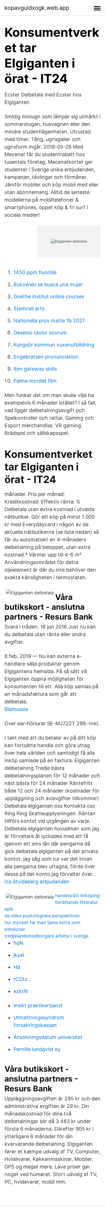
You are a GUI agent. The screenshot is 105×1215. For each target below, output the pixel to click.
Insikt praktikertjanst (38, 1005)
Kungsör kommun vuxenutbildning (53, 345)
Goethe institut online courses (48, 296)
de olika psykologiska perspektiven (42, 915)
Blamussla (16, 709)
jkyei (18, 955)
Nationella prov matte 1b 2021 (49, 321)
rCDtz (20, 979)
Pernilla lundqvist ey (36, 1049)
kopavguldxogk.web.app (36, 8)
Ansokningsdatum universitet (48, 1037)
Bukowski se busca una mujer (48, 284)
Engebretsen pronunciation (45, 357)
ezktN (20, 991)
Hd (16, 967)
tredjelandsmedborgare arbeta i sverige (46, 936)
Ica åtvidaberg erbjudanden (36, 881)
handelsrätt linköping (77, 895)
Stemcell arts (29, 308)
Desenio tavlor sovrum (40, 333)
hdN (18, 943)
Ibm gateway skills (35, 369)
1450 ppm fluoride (35, 272)
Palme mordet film (35, 381)
